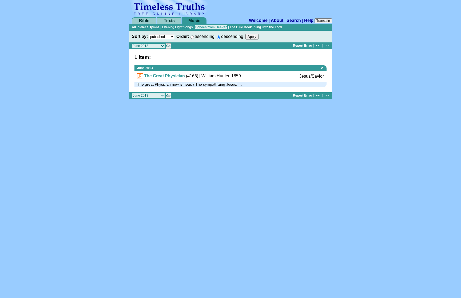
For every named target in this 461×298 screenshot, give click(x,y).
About (277, 20)
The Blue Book (241, 27)
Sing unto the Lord (268, 27)
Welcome (258, 20)
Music (194, 20)
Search (294, 20)
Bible (144, 20)
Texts (169, 20)
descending (232, 36)
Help (308, 20)
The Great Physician (164, 76)
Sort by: (140, 36)
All (134, 27)
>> (327, 45)
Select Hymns (149, 27)
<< (318, 45)
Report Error (302, 45)
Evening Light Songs (177, 27)
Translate (323, 21)
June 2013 (145, 68)
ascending (204, 36)
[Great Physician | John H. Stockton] (140, 76)
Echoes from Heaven (211, 27)
